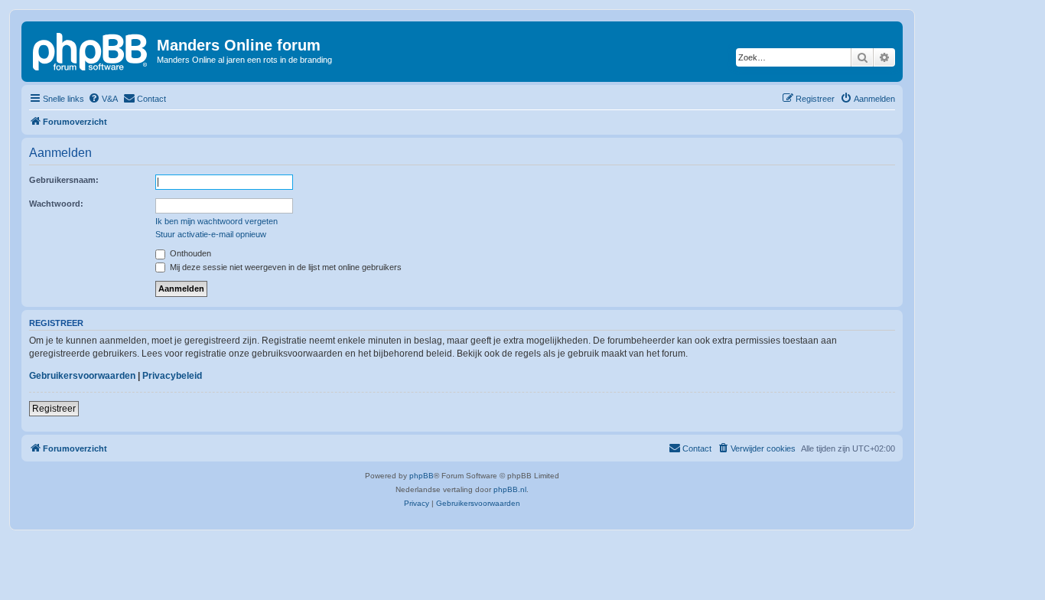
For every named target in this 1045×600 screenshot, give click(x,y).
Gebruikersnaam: (64, 179)
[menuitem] (103, 99)
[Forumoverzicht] (91, 49)
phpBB (421, 475)
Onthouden (189, 253)
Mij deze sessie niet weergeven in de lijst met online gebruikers (285, 267)
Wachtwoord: (56, 203)
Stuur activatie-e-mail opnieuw (210, 234)
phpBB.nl (509, 489)
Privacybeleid (172, 375)
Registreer (54, 408)
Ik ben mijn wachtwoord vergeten (216, 221)
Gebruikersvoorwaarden (82, 375)
